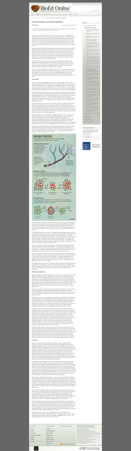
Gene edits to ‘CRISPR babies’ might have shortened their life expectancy (92, 30)
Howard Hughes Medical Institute (84, 430)
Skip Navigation (34, 1)
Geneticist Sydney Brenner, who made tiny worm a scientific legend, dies (92, 46)
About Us (76, 4)
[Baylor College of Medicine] (36, 448)
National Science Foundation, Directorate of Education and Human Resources (88, 437)
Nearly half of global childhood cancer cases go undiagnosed (92, 82)
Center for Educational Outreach (96, 146)
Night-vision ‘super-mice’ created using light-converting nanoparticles (93, 95)
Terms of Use (50, 441)
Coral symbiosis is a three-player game (93, 54)
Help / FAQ (91, 4)
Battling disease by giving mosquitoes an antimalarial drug (93, 89)
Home (33, 14)
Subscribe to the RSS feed (68, 444)
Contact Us (88, 136)
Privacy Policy (50, 439)
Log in (93, 10)
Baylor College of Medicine (87, 146)
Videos (65, 14)
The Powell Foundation (81, 443)
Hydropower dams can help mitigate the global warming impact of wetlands (92, 99)
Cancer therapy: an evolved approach (56, 18)
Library (75, 14)
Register (97, 10)
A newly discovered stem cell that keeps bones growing (93, 92)
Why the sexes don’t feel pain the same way (93, 66)
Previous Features (89, 121)
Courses (33, 433)
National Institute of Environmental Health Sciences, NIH (88, 434)
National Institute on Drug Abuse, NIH (84, 435)
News (37, 14)
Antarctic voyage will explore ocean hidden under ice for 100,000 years (92, 104)
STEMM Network (45, 14)
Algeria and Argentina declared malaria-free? (92, 34)
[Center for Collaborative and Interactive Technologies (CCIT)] (89, 448)
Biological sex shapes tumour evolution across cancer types (92, 107)
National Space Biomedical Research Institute (86, 439)
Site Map (48, 443)
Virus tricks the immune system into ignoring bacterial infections (92, 60)
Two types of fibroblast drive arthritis (92, 37)
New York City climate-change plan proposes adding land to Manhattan (92, 74)
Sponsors (98, 4)
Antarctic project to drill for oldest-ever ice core (93, 63)
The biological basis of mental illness (92, 113)
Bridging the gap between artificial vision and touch (91, 40)
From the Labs (88, 119)
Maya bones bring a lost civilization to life (91, 110)
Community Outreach (90, 25)
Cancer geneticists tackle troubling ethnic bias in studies (92, 43)
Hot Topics (87, 117)
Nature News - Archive (40, 18)
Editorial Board (83, 4)
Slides (70, 14)
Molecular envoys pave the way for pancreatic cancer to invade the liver (92, 85)
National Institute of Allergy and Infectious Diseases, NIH (88, 433)
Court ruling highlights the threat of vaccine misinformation (92, 57)
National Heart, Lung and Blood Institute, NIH (86, 431)
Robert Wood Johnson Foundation (84, 440)
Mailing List (49, 437)
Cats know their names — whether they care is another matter (92, 51)
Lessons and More (57, 14)
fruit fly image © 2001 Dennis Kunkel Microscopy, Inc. (60, 446)
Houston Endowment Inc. (82, 429)
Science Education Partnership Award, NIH (86, 442)
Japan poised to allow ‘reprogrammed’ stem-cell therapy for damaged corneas (92, 70)
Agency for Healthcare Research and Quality (86, 427)
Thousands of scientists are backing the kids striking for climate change (91, 78)
